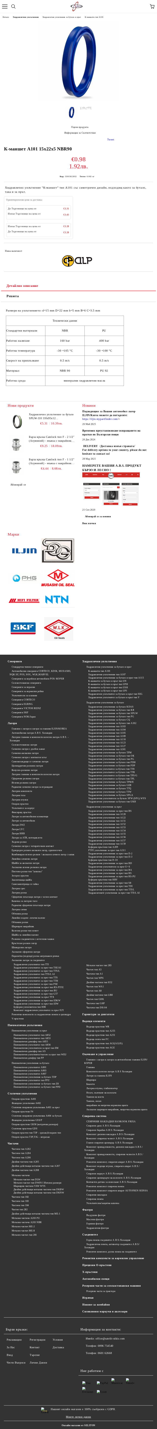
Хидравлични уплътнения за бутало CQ (109, 719)
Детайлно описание (22, 286)
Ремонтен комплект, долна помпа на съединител (111, 1251)
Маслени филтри (95, 1219)
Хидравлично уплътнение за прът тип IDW (36, 1003)
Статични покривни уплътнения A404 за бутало (37, 1115)
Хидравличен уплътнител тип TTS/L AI (34, 974)
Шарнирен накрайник (23, 926)
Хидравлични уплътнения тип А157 (107, 840)
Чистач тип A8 (94, 990)
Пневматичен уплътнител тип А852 (32, 1035)
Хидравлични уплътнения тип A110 (107, 739)
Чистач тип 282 (20, 1209)
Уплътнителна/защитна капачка (102, 1203)
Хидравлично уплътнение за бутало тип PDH (112, 762)
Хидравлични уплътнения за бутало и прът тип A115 (116, 677)
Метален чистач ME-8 (23, 1230)
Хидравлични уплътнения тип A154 (107, 830)
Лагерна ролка (19, 892)
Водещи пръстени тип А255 (100, 1031)
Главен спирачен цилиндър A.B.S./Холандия (109, 1142)
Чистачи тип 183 (20, 1201)
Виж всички (89, 523)
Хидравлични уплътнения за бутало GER (110, 785)
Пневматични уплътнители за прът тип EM (36, 1048)
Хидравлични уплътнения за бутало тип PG (111, 716)
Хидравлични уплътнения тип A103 (107, 726)
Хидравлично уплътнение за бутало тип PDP (111, 765)
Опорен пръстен (20, 804)
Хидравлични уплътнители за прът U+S (109, 866)
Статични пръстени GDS (24, 1128)
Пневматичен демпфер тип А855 (31, 1041)
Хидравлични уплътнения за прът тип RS (110, 873)
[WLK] (58, 629)
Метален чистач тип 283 (99, 965)
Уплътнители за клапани (24, 695)
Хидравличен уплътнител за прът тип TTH (36, 981)
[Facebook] (85, 1361)
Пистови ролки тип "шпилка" (27, 871)
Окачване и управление (98, 1054)
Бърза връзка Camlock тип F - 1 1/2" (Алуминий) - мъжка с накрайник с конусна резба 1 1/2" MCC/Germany (51, 461)
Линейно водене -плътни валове (28, 918)
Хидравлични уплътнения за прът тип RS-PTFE (39, 987)
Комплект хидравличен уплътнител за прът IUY (39, 1010)
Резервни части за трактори (100, 1291)
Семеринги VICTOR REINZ (26, 708)
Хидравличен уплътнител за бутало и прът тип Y (114, 697)
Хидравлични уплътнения (25, 17)
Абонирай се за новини (98, 516)
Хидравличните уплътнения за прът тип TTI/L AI (114, 893)
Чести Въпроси (16, 1362)
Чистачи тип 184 (20, 1205)
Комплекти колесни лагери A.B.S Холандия (109, 1071)
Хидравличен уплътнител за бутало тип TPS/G (112, 775)
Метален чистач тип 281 (24, 1235)
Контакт (35, 1347)
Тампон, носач (93, 1101)
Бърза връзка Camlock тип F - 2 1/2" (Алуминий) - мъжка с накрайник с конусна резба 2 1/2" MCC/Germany (51, 439)
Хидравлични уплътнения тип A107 (107, 674)
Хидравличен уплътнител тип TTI (31, 964)
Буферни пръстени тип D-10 (103, 860)
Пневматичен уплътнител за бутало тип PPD (37, 1087)
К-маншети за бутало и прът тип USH (108, 687)
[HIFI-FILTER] (24, 601)
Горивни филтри (94, 1223)
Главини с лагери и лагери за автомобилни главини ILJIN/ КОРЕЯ (115, 1061)
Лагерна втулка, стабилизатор (102, 1088)
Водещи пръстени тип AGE (100, 1047)
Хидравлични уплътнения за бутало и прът (62, 17)
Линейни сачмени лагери (25, 859)
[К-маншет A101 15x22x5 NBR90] (78, 100)
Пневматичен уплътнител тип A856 (32, 1044)
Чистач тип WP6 (94, 978)
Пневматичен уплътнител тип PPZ (31, 1080)
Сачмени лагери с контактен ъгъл (29, 757)
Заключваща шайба (22, 880)
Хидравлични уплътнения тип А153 (107, 827)
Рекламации (14, 1339)
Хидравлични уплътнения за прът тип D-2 (110, 853)
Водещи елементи (93, 1021)
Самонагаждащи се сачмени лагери (30, 761)
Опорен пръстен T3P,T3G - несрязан (31, 1137)
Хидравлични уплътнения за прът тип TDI (110, 886)
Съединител (90, 1234)
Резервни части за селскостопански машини (111, 1285)
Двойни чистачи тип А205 (25, 1161)
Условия (58, 1339)
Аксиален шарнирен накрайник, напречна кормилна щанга (116, 1109)
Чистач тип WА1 (95, 986)
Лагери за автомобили (23, 820)
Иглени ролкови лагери (24, 782)
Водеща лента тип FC (97, 1039)
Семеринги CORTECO (23, 699)
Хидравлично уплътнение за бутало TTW (110, 792)
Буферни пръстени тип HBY (103, 879)
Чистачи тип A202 (21, 1149)
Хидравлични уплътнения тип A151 (107, 821)
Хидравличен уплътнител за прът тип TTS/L (37, 971)
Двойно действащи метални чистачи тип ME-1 (36, 1213)
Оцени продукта (79, 127)
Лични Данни (38, 1362)
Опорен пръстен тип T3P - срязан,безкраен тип (36, 1132)
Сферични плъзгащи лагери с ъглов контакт (35, 897)
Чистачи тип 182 (20, 1197)
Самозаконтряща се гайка (25, 884)
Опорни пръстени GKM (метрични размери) (35, 1124)
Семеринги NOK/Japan (24, 716)
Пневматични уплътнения (25, 1025)
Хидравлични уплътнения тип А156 (107, 837)
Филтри (87, 1209)
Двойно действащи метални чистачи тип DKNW (39, 1192)
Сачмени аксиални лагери (25, 753)
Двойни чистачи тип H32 (99, 982)
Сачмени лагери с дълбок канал (28, 749)
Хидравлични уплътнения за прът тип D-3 (110, 856)
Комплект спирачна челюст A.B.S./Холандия (109, 1138)
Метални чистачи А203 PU (26, 1218)
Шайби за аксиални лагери (25, 863)
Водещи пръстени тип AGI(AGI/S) (104, 1043)
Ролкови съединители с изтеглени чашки (33, 939)
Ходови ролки (19, 842)
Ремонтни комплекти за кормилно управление (113, 1258)
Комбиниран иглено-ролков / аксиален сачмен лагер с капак (43, 854)
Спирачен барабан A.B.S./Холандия (105, 1130)
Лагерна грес (18, 888)
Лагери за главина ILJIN (99, 1075)
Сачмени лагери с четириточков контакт (33, 846)
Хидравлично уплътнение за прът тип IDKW (37, 1000)
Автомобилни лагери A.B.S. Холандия (32, 733)
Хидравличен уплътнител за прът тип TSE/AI (37, 967)
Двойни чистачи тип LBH (99, 995)
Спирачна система (94, 1116)
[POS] (24, 578)
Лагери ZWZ (18, 825)
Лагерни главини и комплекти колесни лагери (35, 774)
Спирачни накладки (96, 1194)
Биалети (90, 1084)
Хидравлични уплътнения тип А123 (107, 742)
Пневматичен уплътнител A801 (30, 1067)
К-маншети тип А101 (94, 17)
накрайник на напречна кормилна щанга (107, 1105)
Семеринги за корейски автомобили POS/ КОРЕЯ (38, 678)
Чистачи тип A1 (94, 973)
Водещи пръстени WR (97, 1026)
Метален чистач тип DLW (27, 1179)
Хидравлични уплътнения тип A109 (107, 736)
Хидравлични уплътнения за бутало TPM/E (111, 782)
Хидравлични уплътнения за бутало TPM (110, 752)
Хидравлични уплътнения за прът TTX (34, 997)
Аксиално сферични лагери (26, 952)
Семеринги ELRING (22, 704)
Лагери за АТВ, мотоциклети (27, 837)
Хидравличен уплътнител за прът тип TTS (36, 977)
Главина (90, 1067)
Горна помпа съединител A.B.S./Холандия (108, 1240)
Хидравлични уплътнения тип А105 (107, 733)
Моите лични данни (78, 1416)
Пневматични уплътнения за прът (29, 1030)
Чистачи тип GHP (95, 1003)
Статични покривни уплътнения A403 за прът (36, 1107)
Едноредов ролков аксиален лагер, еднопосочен (37, 850)
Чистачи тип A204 (21, 1153)
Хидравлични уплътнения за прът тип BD (110, 863)
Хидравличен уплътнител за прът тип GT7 (36, 993)
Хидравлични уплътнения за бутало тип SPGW (113, 713)
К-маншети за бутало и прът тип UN (107, 681)
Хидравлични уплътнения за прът (104, 806)
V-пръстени (18, 1018)
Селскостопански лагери (24, 744)
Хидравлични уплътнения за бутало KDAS (110, 706)
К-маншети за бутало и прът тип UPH (108, 684)
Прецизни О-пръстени (97, 1265)
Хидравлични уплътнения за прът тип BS (110, 811)
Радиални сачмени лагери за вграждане (32, 787)
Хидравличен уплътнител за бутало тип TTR (111, 772)
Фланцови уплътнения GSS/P (27, 1120)
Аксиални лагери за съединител (28, 960)
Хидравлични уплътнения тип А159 (107, 843)
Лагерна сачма (19, 909)
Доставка (58, 1347)
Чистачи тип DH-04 (96, 1007)
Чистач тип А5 (94, 969)
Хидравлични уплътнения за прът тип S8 (109, 883)
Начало (6, 17)
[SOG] (58, 551)
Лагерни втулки (20, 799)
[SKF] (24, 629)
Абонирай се (18, 484)
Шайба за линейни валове (25, 935)
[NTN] (58, 601)
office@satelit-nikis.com (110, 1338)
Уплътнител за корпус (23, 808)
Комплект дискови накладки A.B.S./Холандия (110, 1134)
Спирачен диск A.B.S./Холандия (103, 1125)
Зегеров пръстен (20, 875)
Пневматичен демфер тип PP (29, 1058)
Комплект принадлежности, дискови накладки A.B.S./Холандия (113, 1148)
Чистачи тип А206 (21, 1157)
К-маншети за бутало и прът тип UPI (107, 690)
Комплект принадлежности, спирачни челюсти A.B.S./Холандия (113, 1156)
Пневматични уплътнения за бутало (30, 1063)
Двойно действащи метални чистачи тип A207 (36, 1166)
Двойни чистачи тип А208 (25, 1170)
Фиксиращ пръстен (21, 812)
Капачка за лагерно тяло (24, 901)
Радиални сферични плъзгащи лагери (31, 905)
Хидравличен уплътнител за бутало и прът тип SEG (115, 694)
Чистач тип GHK (95, 999)
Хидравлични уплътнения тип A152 (107, 824)
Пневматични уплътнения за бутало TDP (35, 1077)
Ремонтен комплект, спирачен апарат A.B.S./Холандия (115, 1162)
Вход (10, 1355)
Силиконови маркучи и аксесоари (105, 1311)
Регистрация (37, 1339)
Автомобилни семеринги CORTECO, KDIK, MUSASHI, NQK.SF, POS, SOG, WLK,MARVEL (40, 673)
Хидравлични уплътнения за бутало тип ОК (111, 755)
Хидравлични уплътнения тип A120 (107, 814)
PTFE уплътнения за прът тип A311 (107, 850)
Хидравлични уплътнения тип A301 (107, 749)
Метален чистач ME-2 (23, 1226)
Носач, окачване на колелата (101, 1092)
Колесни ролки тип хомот (25, 930)
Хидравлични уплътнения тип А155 (107, 834)
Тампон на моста (95, 1097)
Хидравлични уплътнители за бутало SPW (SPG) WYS (117, 798)
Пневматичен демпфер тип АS (30, 1051)
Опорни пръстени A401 (24, 1099)
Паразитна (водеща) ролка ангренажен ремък (35, 956)
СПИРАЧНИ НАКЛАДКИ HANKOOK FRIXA (111, 1121)
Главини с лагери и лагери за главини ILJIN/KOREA (39, 728)
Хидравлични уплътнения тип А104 (107, 729)
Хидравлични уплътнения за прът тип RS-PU (112, 876)
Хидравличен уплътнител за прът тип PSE (36, 984)
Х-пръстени (90, 1272)
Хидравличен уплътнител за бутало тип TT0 (111, 769)
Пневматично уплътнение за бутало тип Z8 (36, 1083)
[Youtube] (94, 1361)
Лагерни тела (18, 795)
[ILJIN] (24, 551)
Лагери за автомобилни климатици (30, 816)
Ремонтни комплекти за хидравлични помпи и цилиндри (41, 1014)
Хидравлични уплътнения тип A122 (107, 817)
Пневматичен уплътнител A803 (30, 1070)
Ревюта (13, 296)
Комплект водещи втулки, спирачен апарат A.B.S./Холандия (112, 1168)
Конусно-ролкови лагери (25, 770)
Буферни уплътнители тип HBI (30, 1007)
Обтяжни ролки (20, 922)
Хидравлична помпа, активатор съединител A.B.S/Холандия (111, 1246)
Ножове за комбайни (96, 1304)
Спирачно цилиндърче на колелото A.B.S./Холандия (113, 1177)
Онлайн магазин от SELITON (78, 1425)
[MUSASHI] (58, 579)
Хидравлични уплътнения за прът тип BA (110, 870)
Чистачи (13, 1143)
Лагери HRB (18, 833)
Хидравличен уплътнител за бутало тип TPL (111, 778)
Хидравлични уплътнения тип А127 (107, 746)
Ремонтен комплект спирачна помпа (105, 1186)
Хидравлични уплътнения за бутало (105, 702)
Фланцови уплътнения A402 (26, 1103)
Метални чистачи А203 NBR (27, 1222)
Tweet (110, 139)
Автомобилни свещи (96, 1278)
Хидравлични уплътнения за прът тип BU (35, 990)
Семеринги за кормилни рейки (28, 691)
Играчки (88, 1297)
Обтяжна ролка (20, 913)
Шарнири (91, 1080)
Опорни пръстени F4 (22, 1111)
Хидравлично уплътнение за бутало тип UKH (112, 801)
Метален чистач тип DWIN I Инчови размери (37, 1182)
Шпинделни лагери (22, 947)
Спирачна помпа (94, 1199)
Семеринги (15, 661)
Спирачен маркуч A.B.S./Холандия (104, 1173)
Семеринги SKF (20, 712)
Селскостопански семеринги (26, 683)
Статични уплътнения (22, 1093)
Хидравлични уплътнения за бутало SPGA (110, 795)
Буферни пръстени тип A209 (103, 847)
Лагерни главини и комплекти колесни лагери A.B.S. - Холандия (39, 739)
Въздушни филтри (95, 1215)
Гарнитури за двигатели (98, 1014)
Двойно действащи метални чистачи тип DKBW (39, 1189)
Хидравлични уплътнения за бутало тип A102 (112, 723)
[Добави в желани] (147, 249)
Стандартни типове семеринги (27, 667)
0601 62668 (105, 1353)
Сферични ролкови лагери (25, 778)
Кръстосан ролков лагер (24, 943)
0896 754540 (105, 1345)
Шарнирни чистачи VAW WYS (30, 1186)
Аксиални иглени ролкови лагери (29, 867)
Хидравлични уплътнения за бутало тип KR (111, 710)
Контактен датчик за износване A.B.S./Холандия (111, 1182)
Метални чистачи (21, 1175)
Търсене (35, 1355)
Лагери (12, 723)
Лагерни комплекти (22, 791)
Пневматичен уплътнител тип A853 (32, 1038)
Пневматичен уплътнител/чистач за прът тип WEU (40, 1054)
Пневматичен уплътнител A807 (30, 1073)
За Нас (11, 1347)
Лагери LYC (18, 829)
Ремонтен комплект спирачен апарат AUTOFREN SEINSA (117, 1190)
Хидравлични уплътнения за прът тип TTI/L (111, 889)
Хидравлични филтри (97, 1228)
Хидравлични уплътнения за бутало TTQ (109, 788)
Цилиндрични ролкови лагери (27, 765)
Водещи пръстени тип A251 (100, 1035)
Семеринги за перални (23, 687)
